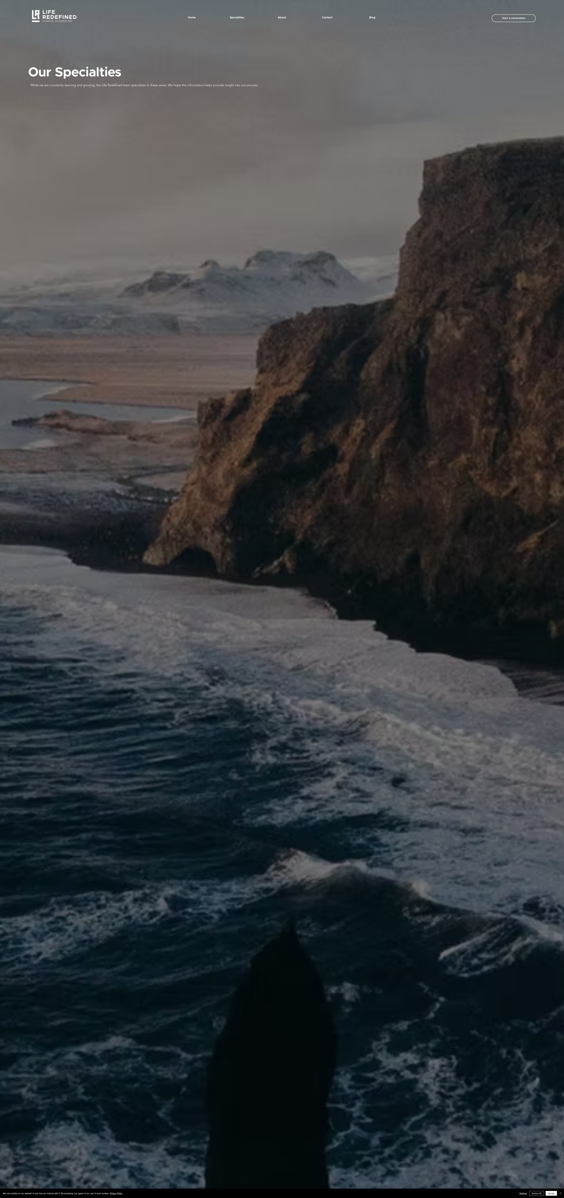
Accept (551, 1193)
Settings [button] (523, 1193)
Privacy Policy (116, 1193)
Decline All (536, 1193)
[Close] (560, 1193)
